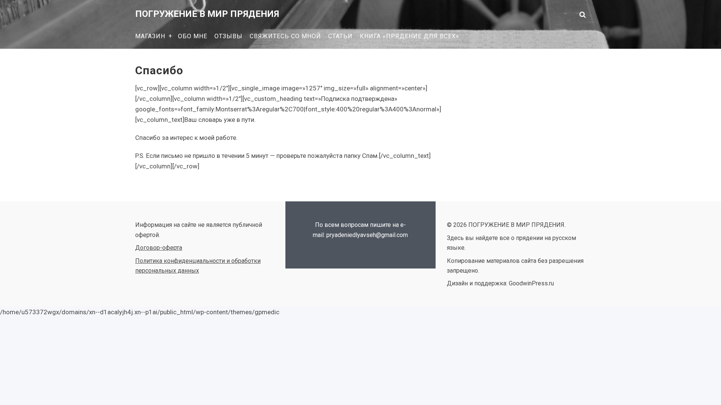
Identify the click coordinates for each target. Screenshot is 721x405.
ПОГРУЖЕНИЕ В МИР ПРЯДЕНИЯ (207, 14)
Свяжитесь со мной (285, 36)
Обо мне (192, 36)
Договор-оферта (158, 247)
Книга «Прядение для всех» (409, 36)
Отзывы (228, 36)
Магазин (150, 36)
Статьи (340, 36)
